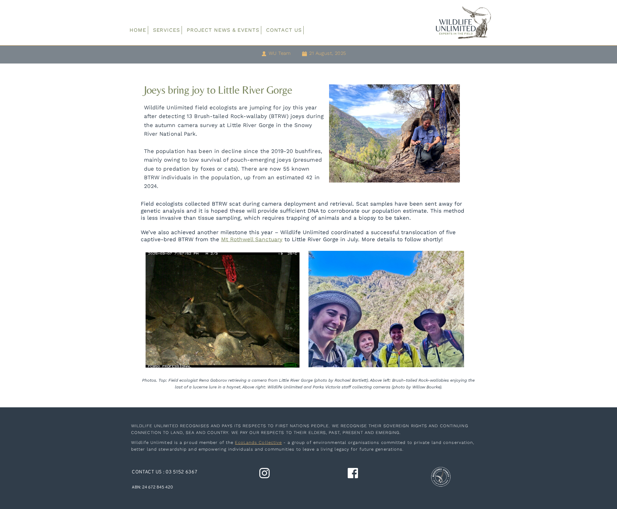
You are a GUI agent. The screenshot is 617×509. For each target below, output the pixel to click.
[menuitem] (138, 30)
